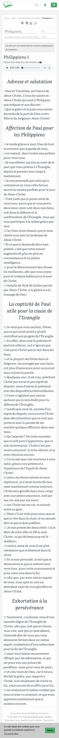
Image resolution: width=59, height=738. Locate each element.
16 (5, 395)
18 (5, 436)
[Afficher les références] (31, 24)
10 (5, 267)
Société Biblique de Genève (38, 716)
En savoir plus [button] (11, 733)
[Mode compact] (35, 24)
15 (5, 377)
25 (5, 559)
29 (5, 672)
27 (5, 617)
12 (5, 327)
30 (5, 690)
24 (5, 546)
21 (5, 505)
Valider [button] (50, 730)
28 (5, 653)
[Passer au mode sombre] (45, 5)
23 (5, 527)
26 (5, 578)
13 (5, 341)
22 (5, 514)
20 (5, 477)
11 (5, 285)
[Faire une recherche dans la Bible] (36, 5)
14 (5, 359)
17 (5, 409)
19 (5, 459)
